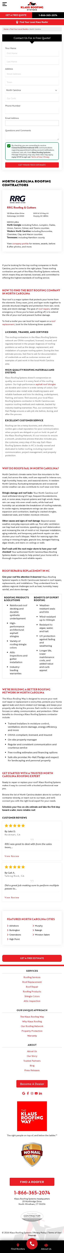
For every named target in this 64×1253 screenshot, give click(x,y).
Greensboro (15, 934)
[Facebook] (28, 1093)
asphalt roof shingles (46, 384)
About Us (32, 1051)
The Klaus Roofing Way (32, 1016)
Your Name (10, 48)
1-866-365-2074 (48, 15)
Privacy (46, 157)
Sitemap (32, 1235)
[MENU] (4, 4)
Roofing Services (32, 977)
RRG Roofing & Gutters (21, 207)
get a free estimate (32, 958)
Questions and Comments (18, 130)
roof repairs (44, 308)
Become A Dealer (32, 1084)
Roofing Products (32, 991)
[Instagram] (32, 1093)
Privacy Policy (39, 1232)
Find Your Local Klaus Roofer (34, 22)
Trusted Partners (32, 1060)
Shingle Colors (32, 996)
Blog (32, 1065)
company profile (20, 243)
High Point (14, 939)
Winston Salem (42, 934)
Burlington (14, 930)
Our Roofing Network (32, 1026)
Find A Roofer (32, 1182)
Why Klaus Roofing (32, 1021)
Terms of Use (36, 157)
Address (9, 68)
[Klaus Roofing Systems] (32, 1243)
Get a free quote (16, 15)
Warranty (32, 1035)
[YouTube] (36, 1093)
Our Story (32, 1056)
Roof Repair (32, 986)
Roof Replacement (32, 982)
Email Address (12, 118)
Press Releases (32, 1070)
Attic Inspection (32, 1001)
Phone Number (12, 105)
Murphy (39, 925)
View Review (12, 856)
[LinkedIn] (40, 1093)
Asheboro (14, 925)
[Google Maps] (23, 1093)
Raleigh (38, 930)
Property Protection (32, 1030)
